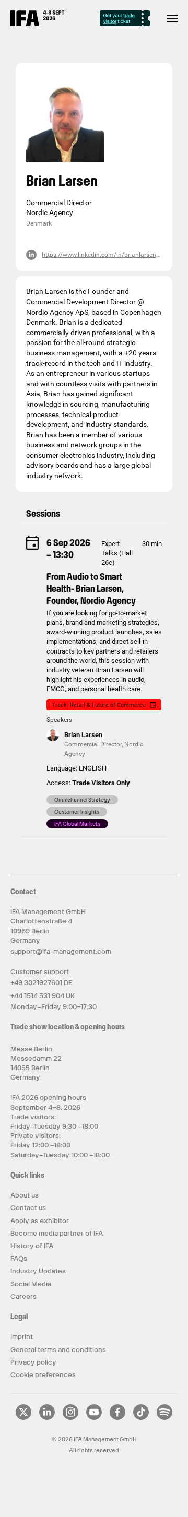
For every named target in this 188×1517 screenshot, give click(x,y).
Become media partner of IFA (56, 1233)
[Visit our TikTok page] (141, 1417)
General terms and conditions (58, 1350)
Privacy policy (33, 1362)
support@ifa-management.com (60, 951)
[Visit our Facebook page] (117, 1417)
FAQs (18, 1258)
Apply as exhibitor (39, 1221)
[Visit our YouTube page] (94, 1417)
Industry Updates (38, 1271)
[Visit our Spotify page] (164, 1417)
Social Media (30, 1284)
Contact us (28, 1208)
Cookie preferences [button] (43, 1375)
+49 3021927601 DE (41, 983)
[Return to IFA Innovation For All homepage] (37, 23)
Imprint (21, 1337)
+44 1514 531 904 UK (42, 996)
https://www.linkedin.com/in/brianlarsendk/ (104, 254)
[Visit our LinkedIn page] (47, 1417)
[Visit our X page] (23, 1417)
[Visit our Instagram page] (70, 1417)
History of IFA (31, 1246)
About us (24, 1195)
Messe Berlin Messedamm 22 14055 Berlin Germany (36, 1063)
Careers (23, 1296)
